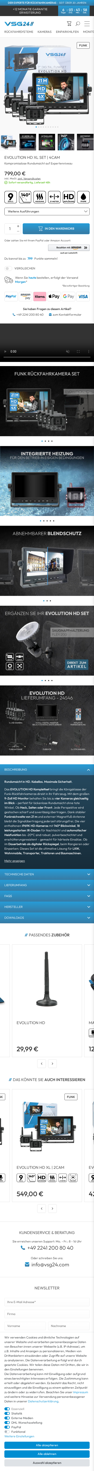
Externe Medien (22, 1418)
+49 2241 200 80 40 (30, 315)
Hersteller (13, 907)
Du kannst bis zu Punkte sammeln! (31, 258)
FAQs (8, 896)
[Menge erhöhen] (18, 226)
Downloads (14, 918)
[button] (69, 249)
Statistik (16, 1413)
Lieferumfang (15, 885)
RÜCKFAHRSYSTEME (18, 32)
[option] (47, 401)
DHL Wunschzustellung (26, 1423)
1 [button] (42, 441)
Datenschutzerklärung (43, 1401)
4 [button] (51, 441)
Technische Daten (19, 874)
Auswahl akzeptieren (47, 1463)
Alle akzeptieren (47, 1445)
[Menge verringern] (18, 231)
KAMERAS (45, 32)
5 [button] (53, 520)
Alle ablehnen (47, 1454)
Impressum (80, 1392)
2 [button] (45, 441)
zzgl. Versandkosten (29, 178)
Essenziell (17, 1409)
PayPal (16, 1427)
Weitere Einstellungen (19, 1436)
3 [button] (48, 441)
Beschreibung (15, 769)
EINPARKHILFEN (67, 32)
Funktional (18, 1432)
